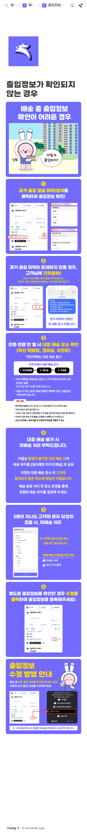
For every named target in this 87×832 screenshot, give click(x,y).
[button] (10, 5)
